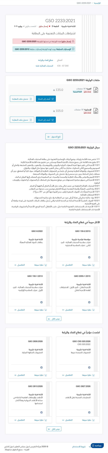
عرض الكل (55, 318)
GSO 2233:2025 (29, 41)
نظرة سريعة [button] (87, 264)
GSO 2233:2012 (22, 49)
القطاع (59, 60)
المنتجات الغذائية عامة (44, 65)
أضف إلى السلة (44, 98)
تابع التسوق (55, 136)
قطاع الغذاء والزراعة (45, 60)
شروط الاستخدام (79, 446)
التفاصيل (68, 264)
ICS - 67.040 (62, 65)
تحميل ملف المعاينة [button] (21, 98)
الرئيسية (97, 3)
